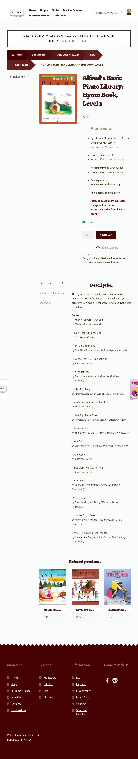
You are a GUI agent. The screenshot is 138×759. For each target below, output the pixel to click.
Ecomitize (26, 739)
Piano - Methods (102, 258)
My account (50, 677)
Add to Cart (106, 234)
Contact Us (17, 704)
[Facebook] (107, 681)
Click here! (75, 40)
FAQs (79, 677)
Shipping (81, 704)
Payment (81, 684)
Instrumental (38, 55)
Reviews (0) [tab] (45, 303)
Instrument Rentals (21, 691)
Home (32, 10)
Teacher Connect (72, 10)
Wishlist (48, 684)
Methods (109, 147)
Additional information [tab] (51, 293)
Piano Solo (101, 128)
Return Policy (83, 697)
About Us (16, 697)
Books (116, 262)
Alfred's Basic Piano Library (113, 159)
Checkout (49, 697)
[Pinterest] (115, 681)
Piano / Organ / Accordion (67, 55)
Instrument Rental (40, 15)
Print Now (60, 15)
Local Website (18, 710)
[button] (72, 78)
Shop (43, 10)
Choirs (55, 10)
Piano (92, 55)
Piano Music (97, 147)
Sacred (119, 147)
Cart (46, 691)
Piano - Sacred (21, 64)
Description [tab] (45, 283)
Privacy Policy (83, 691)
